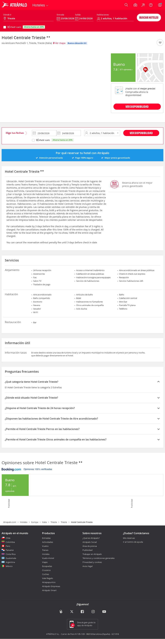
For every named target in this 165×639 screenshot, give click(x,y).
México (9, 566)
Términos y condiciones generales (98, 558)
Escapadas (47, 566)
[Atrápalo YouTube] (104, 612)
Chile (8, 538)
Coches (45, 574)
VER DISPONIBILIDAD (137, 107)
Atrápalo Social (89, 542)
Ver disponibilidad (141, 133)
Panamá (10, 550)
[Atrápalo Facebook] (82, 612)
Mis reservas (129, 538)
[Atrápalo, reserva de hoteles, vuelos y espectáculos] (15, 5)
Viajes (45, 562)
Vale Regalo (47, 578)
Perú (8, 546)
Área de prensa (89, 546)
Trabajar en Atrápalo (92, 554)
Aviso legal (87, 566)
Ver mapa (59, 43)
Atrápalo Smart (49, 590)
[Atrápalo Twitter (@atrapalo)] (72, 612)
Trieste (54, 522)
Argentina (10, 562)
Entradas (46, 538)
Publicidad (87, 550)
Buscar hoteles (148, 17)
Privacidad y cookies (92, 562)
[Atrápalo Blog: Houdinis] (61, 611)
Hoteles (23, 522)
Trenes (45, 550)
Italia (44, 522)
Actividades (47, 542)
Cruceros (46, 570)
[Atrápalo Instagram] (93, 612)
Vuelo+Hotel (48, 558)
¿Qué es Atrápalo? (91, 538)
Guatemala (11, 558)
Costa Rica (10, 554)
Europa (34, 522)
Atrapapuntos (48, 582)
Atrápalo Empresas (51, 586)
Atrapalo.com (9, 522)
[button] (160, 43)
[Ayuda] (151, 5)
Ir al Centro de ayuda (133, 542)
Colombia (10, 542)
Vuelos (45, 546)
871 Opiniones (126, 69)
